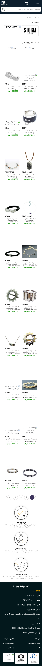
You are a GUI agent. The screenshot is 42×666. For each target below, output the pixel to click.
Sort (14, 48)
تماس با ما (36, 648)
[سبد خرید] (26, 3)
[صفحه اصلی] (4, 3)
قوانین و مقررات (9, 638)
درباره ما (37, 638)
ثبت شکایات (10, 648)
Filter (32, 48)
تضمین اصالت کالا (8, 643)
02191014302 (30, 595)
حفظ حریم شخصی (34, 643)
